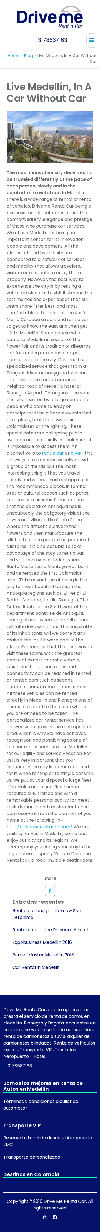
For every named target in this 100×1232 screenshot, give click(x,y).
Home (14, 55)
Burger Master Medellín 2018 (43, 955)
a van (77, 453)
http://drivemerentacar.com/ (39, 827)
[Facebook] (50, 891)
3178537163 (52, 40)
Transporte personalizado (31, 1157)
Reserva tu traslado (25, 1138)
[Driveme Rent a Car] (49, 16)
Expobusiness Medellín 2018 (42, 942)
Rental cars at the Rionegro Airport (50, 930)
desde (54, 1138)
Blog (28, 55)
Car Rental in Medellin (36, 967)
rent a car (53, 453)
